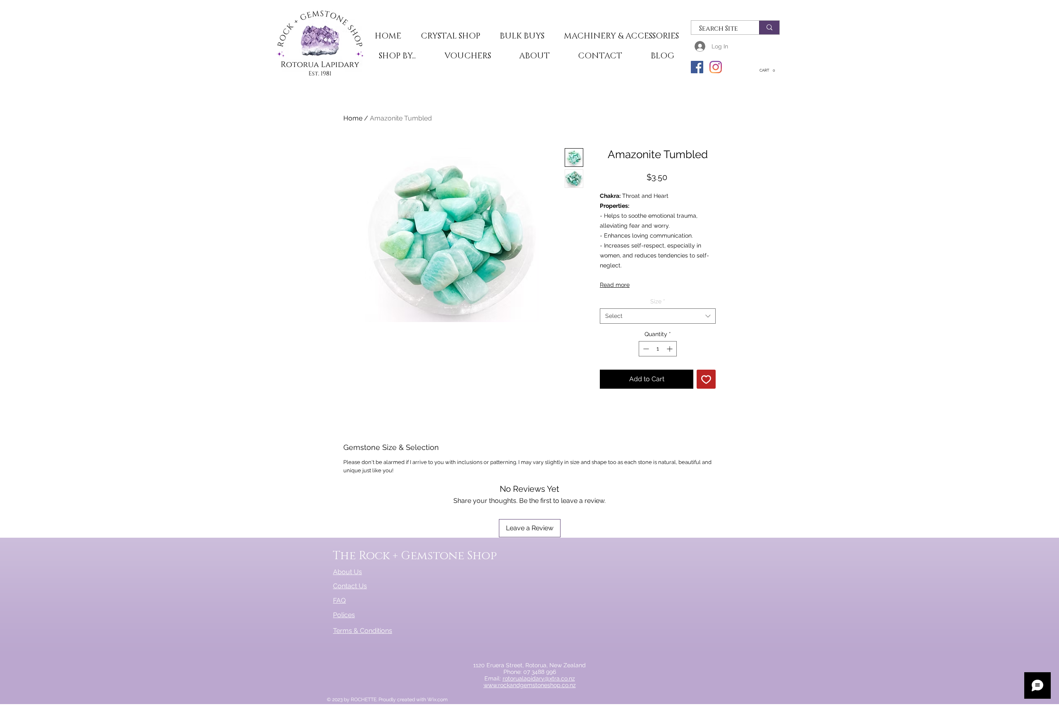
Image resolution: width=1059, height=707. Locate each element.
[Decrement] (645, 348)
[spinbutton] (657, 348)
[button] (450, 36)
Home (352, 118)
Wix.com (437, 699)
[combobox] (658, 315)
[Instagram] (715, 67)
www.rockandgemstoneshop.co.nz (530, 685)
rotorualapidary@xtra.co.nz (539, 678)
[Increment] (670, 348)
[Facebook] (697, 67)
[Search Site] (769, 27)
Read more (615, 284)
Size (657, 301)
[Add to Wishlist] (706, 379)
